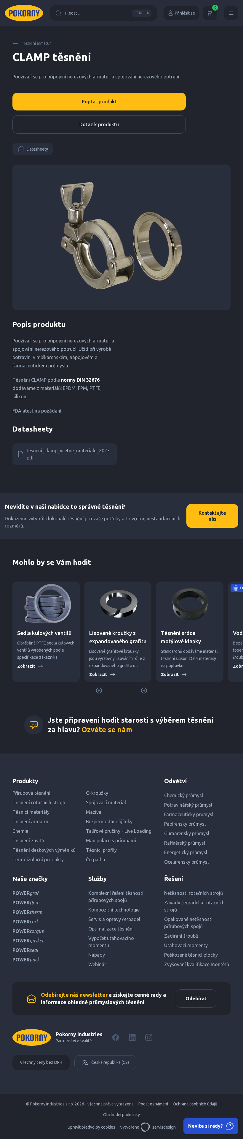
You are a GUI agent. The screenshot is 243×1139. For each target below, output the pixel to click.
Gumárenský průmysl (186, 833)
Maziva (93, 812)
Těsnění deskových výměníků (44, 850)
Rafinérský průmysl (184, 843)
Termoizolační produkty (38, 859)
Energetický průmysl (185, 852)
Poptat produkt (99, 101)
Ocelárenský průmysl (186, 862)
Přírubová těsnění (31, 793)
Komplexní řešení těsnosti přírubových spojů (115, 896)
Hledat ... (107, 13)
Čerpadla (95, 859)
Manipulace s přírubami (111, 840)
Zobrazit (26, 666)
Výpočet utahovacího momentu (111, 942)
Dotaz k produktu (99, 124)
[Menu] (231, 13)
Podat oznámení (153, 1104)
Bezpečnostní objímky (109, 821)
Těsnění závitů (28, 840)
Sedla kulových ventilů (44, 633)
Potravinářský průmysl (188, 805)
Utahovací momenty (186, 945)
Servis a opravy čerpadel (114, 919)
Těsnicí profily (101, 850)
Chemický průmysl (183, 795)
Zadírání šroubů (181, 936)
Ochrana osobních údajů (195, 1104)
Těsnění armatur (36, 43)
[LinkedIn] (132, 1037)
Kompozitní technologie (114, 909)
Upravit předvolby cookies (91, 1127)
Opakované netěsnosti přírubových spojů (188, 923)
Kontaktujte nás (212, 516)
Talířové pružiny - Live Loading (118, 831)
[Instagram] (148, 1037)
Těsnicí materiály (30, 812)
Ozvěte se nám (106, 730)
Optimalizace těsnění (111, 928)
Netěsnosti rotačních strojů (193, 893)
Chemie (20, 831)
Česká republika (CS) (110, 1062)
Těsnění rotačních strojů (38, 802)
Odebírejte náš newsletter (74, 995)
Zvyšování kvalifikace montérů (196, 964)
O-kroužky (97, 793)
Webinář (97, 964)
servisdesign (164, 1127)
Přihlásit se (185, 13)
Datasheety (37, 149)
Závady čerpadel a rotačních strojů (194, 906)
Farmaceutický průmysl (188, 814)
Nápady (96, 955)
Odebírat (196, 998)
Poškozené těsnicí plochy (191, 955)
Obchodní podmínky (121, 1114)
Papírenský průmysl (185, 824)
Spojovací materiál (106, 802)
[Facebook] (115, 1037)
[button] (144, 690)
